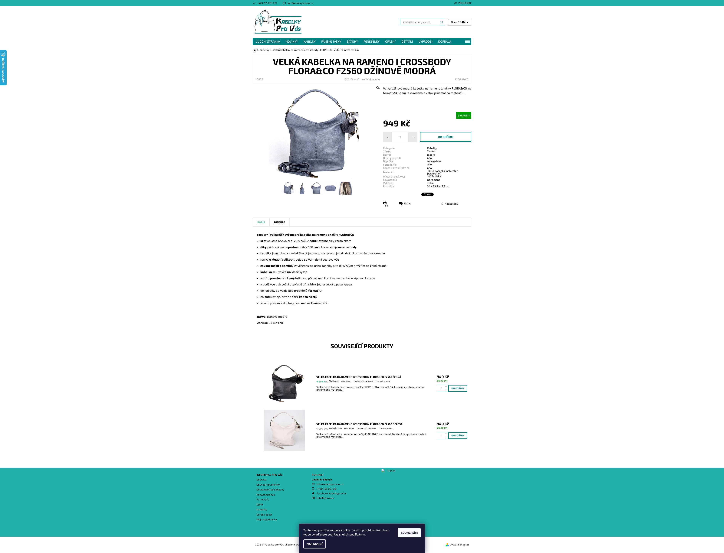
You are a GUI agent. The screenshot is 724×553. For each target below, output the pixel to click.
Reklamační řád (265, 494)
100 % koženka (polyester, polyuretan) (442, 172)
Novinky (292, 41)
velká (430, 182)
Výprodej (426, 41)
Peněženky (372, 41)
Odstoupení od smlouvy (270, 489)
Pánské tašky (331, 41)
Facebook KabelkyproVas (331, 493)
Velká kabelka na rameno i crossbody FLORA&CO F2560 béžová (359, 424)
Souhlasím (409, 532)
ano (429, 157)
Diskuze (279, 222)
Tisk (385, 205)
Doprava (444, 41)
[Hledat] (442, 22)
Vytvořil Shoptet (459, 544)
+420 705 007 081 (267, 3)
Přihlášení (464, 3)
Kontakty (261, 509)
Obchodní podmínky (268, 484)
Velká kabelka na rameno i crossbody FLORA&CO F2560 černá (358, 377)
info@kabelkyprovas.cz (300, 3)
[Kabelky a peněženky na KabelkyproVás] (254, 49)
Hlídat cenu (451, 203)
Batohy (352, 41)
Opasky (390, 41)
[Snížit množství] (446, 390)
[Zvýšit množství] (446, 387)
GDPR (259, 504)
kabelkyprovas (325, 497)
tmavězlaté (434, 161)
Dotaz (407, 203)
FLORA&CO (461, 79)
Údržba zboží (264, 514)
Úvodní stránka (267, 41)
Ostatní (407, 41)
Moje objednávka (266, 519)
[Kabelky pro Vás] (278, 21)
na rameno (433, 179)
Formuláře (262, 499)
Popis (261, 222)
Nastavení (315, 544)
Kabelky (310, 41)
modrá (431, 154)
